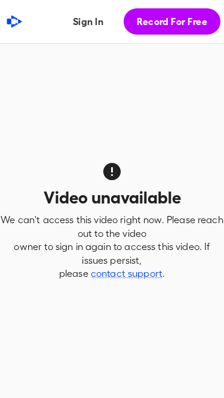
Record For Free (172, 21)
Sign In (88, 21)
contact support (126, 273)
